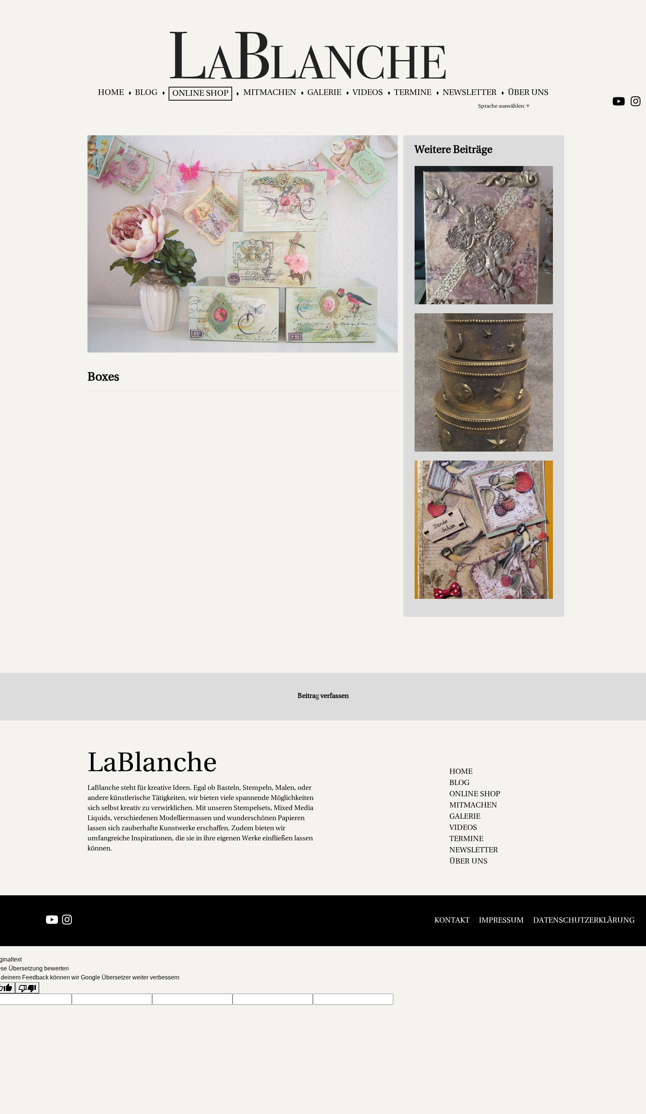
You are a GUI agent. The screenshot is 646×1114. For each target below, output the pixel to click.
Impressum (501, 920)
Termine (412, 93)
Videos (368, 93)
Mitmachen (269, 93)
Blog (146, 93)
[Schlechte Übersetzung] (27, 988)
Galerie (324, 93)
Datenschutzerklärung (584, 920)
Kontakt (452, 920)
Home (111, 93)
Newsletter (469, 93)
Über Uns (528, 93)
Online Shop (200, 93)
